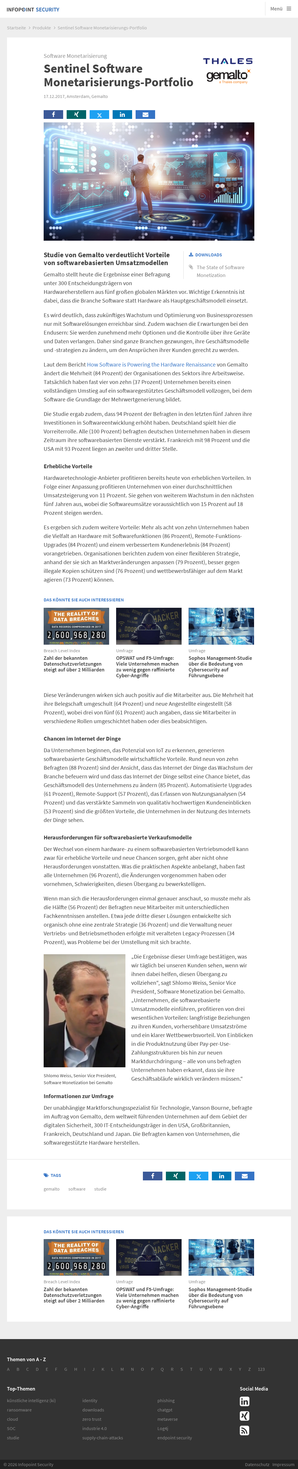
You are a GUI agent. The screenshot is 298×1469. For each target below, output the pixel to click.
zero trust (91, 1419)
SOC (11, 1428)
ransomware (19, 1410)
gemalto (52, 1189)
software (77, 1189)
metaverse (167, 1419)
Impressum (283, 1464)
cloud (12, 1419)
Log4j (162, 1428)
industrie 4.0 (94, 1428)
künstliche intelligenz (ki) (31, 1400)
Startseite (16, 28)
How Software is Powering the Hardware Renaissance (151, 364)
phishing (166, 1400)
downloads (93, 1410)
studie (100, 1189)
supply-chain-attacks (102, 1438)
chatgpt (164, 1410)
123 (261, 1369)
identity (89, 1400)
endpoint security (174, 1438)
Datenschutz (257, 1464)
